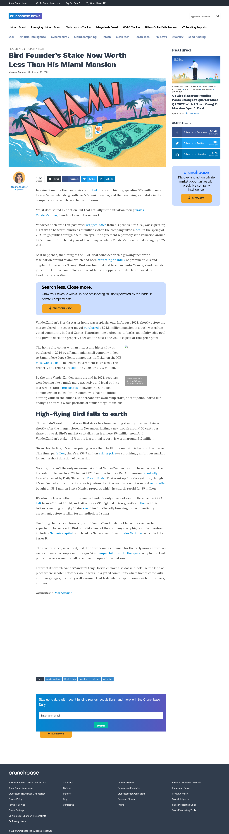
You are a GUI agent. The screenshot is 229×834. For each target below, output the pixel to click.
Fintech (106, 37)
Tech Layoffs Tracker (78, 27)
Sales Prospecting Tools (184, 810)
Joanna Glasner (17, 72)
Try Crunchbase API (96, 3)
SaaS (11, 37)
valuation (107, 678)
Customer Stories (126, 799)
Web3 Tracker (131, 27)
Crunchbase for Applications (131, 793)
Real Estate (70, 678)
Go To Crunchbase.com (48, 3)
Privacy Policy (15, 799)
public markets (53, 678)
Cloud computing (85, 37)
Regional (177, 89)
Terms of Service (17, 804)
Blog (65, 799)
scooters (84, 678)
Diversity (178, 37)
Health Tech (142, 37)
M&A (212, 86)
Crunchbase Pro (126, 782)
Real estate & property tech (26, 48)
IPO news (161, 37)
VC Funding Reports (194, 27)
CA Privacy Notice (17, 821)
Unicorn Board (17, 27)
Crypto (204, 86)
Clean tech (122, 37)
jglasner (20, 189)
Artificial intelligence (32, 37)
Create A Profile (180, 793)
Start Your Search (63, 308)
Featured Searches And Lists (186, 782)
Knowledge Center (181, 788)
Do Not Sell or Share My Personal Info (27, 815)
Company (68, 782)
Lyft (38, 503)
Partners (67, 793)
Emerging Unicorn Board (46, 27)
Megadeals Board (107, 27)
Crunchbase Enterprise (129, 788)
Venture (177, 92)
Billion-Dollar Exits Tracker (161, 27)
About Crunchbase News (21, 788)
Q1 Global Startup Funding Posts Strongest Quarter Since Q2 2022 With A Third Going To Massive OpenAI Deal (195, 102)
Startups (207, 89)
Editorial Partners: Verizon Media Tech (27, 782)
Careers (67, 788)
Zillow (60, 453)
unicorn (95, 678)
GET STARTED (198, 198)
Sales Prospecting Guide (184, 804)
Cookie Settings (16, 810)
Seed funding (197, 37)
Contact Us (68, 804)
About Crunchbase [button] (18, 3)
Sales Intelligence (180, 799)
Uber (142, 503)
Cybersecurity (60, 37)
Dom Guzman (62, 593)
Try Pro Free (72, 3)
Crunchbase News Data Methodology (27, 793)
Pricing (121, 804)
